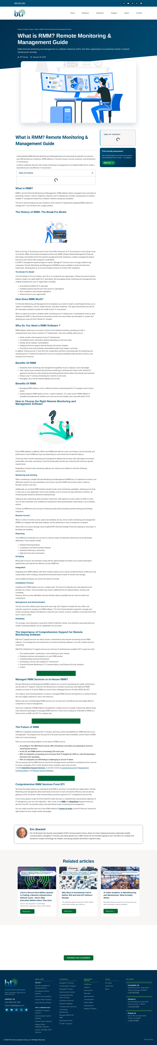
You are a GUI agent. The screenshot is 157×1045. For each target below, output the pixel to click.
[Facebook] (7, 1010)
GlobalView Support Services (33, 768)
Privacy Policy (148, 1039)
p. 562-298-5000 (133, 992)
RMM (63, 802)
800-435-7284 (19, 3)
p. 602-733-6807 (133, 1020)
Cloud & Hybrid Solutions (128, 872)
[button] (92, 173)
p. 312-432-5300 (133, 1006)
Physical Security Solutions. (43, 771)
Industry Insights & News (26, 29)
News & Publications (70, 872)
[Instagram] (132, 3)
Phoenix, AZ (132, 1013)
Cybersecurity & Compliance (79, 873)
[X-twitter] (136, 3)
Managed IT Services (36, 873)
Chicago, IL (132, 999)
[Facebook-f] (123, 3)
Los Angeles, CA (133, 985)
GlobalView (74, 802)
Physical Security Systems (81, 875)
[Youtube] (128, 3)
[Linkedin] (141, 3)
